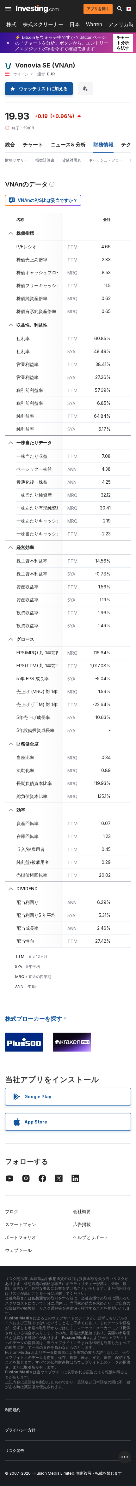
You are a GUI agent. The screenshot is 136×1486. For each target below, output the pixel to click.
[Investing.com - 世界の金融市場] (37, 9)
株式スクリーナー (43, 24)
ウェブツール (18, 1250)
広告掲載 (82, 1224)
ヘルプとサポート (90, 1237)
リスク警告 (14, 1450)
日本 (75, 24)
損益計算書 (44, 160)
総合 (10, 144)
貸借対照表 (71, 160)
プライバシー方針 (20, 1430)
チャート (33, 144)
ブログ (11, 1211)
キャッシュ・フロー (106, 160)
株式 (11, 24)
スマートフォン (20, 1224)
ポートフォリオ (20, 1237)
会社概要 (82, 1211)
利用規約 (12, 1409)
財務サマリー (16, 160)
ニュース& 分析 (68, 144)
